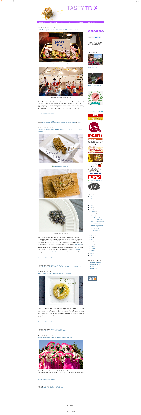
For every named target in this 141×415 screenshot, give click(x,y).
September (93, 233)
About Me (70, 22)
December (93, 211)
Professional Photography (92, 22)
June (92, 239)
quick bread (73, 266)
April (92, 244)
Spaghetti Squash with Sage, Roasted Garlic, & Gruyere (54, 273)
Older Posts (81, 393)
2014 (91, 201)
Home (61, 393)
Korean (62, 387)
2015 (91, 198)
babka (44, 122)
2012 (91, 205)
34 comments (58, 265)
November (93, 213)
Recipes (62, 22)
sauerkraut (73, 122)
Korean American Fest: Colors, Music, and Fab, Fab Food (55, 338)
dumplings (57, 122)
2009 (91, 253)
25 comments (58, 386)
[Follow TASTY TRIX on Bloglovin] (94, 37)
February (93, 248)
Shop (40, 24)
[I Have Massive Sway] (92, 280)
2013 (91, 203)
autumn (44, 330)
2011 (91, 207)
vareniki (79, 122)
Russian (68, 122)
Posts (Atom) (47, 396)
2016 (91, 196)
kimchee (58, 387)
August (92, 235)
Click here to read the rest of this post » (46, 113)
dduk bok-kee (45, 387)
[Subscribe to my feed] (89, 32)
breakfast (45, 266)
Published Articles (79, 22)
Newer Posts (40, 393)
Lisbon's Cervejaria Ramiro (94, 66)
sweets (79, 266)
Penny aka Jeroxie (78, 244)
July (92, 237)
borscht (51, 122)
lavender (67, 266)
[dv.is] (94, 179)
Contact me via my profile (76, 408)
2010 (91, 209)
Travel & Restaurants (53, 22)
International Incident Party (56, 266)
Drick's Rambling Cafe (95, 264)
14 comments (58, 121)
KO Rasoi (92, 266)
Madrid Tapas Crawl (92, 67)
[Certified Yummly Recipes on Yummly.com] (96, 182)
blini (47, 122)
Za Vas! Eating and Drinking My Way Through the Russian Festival (58, 30)
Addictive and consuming (95, 262)
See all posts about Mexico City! (95, 85)
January (93, 250)
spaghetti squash (62, 330)
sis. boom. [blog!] (94, 268)
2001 (91, 255)
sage (56, 330)
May (92, 241)
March (92, 246)
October (93, 216)
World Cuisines (42, 22)
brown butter (50, 330)
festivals (62, 122)
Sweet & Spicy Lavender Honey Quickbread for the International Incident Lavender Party (60, 130)
